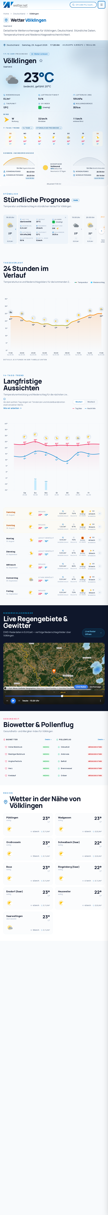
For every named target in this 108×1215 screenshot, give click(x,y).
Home (6, 13)
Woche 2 (91, 402)
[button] (10, 229)
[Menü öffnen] (101, 5)
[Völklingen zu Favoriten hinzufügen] (41, 60)
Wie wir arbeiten (11, 408)
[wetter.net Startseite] (15, 5)
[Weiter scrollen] (101, 231)
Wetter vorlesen (41, 54)
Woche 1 (79, 402)
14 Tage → (27, 128)
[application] (54, 322)
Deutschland (19, 13)
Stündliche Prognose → (48, 128)
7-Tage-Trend (11, 128)
